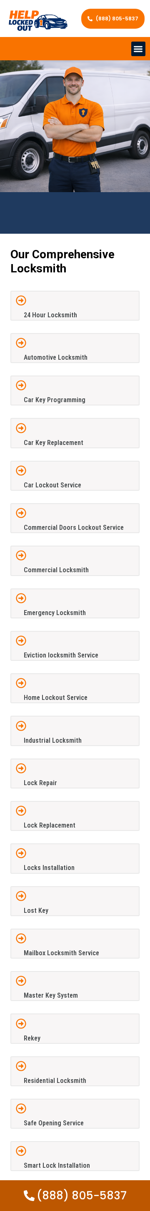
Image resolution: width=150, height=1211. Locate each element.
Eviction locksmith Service (61, 655)
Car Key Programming (54, 400)
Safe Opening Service (54, 1123)
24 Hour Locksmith (50, 315)
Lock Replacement (49, 825)
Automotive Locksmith (56, 357)
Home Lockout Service (56, 698)
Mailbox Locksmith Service (61, 953)
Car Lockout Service (52, 485)
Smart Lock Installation (57, 1165)
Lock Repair (40, 783)
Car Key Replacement (53, 443)
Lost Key (36, 910)
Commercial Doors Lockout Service (74, 527)
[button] (138, 49)
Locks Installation (49, 868)
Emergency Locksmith (55, 613)
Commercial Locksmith (56, 570)
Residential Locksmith (55, 1081)
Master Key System (51, 995)
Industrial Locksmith (53, 740)
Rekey (32, 1038)
